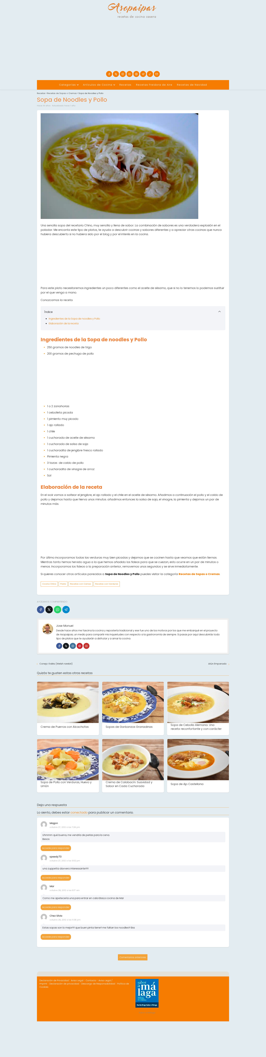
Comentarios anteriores (132, 957)
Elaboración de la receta (64, 323)
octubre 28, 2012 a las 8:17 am (65, 890)
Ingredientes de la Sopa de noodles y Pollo (75, 318)
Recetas (125, 85)
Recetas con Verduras (106, 583)
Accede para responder (55, 848)
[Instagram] (123, 74)
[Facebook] (109, 74)
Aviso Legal (77, 980)
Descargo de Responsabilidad (98, 983)
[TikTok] (150, 74)
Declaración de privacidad (64, 983)
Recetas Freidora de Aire (154, 85)
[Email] (157, 74)
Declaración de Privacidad (54, 980)
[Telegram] (143, 74)
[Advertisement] (133, 47)
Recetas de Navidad (192, 85)
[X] (116, 74)
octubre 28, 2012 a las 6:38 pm (65, 919)
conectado (79, 812)
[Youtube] (130, 74)
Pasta (63, 583)
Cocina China (49, 583)
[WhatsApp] (57, 609)
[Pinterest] (136, 74)
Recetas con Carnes (80, 583)
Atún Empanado (217, 663)
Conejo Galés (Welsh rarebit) (56, 663)
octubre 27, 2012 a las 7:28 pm (65, 827)
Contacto (91, 980)
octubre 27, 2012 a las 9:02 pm (65, 860)
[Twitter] (66, 646)
